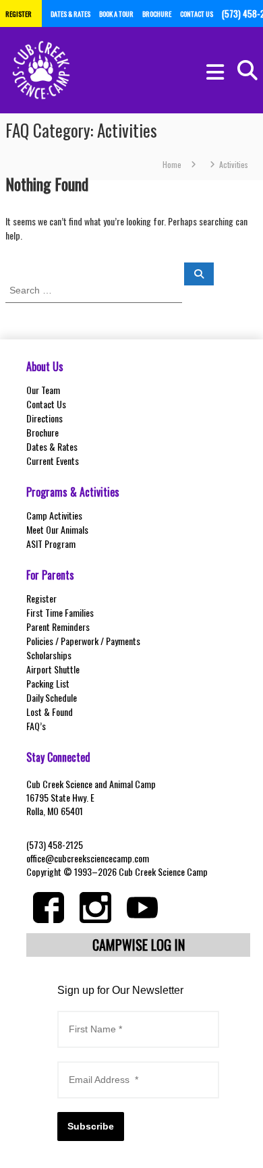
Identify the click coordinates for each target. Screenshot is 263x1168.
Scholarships (48, 655)
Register (41, 598)
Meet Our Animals (57, 529)
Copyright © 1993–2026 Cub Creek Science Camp (117, 871)
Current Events (52, 460)
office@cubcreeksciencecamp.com (87, 858)
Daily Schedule (51, 697)
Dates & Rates (52, 446)
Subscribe (90, 1126)
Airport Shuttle (53, 669)
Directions (44, 418)
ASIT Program (51, 543)
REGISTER (18, 13)
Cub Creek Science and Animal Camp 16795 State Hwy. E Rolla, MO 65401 (91, 797)
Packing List (47, 683)
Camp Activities (54, 515)
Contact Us (46, 404)
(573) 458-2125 (54, 844)
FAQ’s (36, 726)
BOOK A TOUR (116, 13)
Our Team (43, 390)
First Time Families (60, 612)
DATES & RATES (70, 13)
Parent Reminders (58, 626)
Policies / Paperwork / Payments (83, 641)
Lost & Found (49, 711)
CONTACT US (196, 13)
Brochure (42, 432)
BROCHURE (156, 13)
